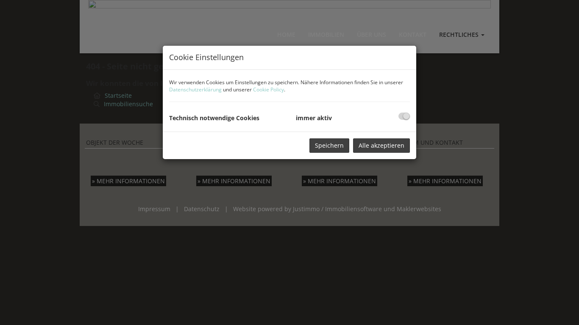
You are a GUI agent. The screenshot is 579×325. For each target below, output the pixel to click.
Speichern (329, 145)
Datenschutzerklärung (195, 89)
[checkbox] (404, 116)
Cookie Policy (268, 89)
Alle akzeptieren (381, 145)
